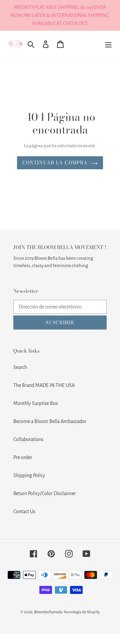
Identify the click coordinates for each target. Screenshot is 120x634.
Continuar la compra (55, 162)
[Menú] (108, 43)
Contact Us (24, 511)
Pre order (22, 457)
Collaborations (28, 439)
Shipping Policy (29, 475)
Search (20, 367)
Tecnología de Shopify (82, 612)
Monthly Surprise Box (35, 403)
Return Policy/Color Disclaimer (44, 493)
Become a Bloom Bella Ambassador (49, 421)
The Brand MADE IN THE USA (44, 385)
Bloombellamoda (48, 612)
